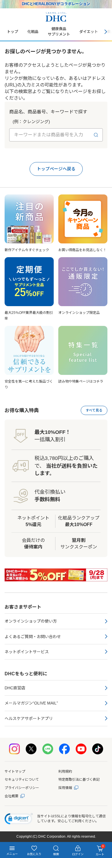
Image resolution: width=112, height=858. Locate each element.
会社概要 (11, 796)
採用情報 (65, 788)
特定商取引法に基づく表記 (79, 780)
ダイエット (88, 31)
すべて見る (94, 410)
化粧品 (32, 31)
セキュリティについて (22, 780)
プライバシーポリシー (22, 788)
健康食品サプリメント (59, 31)
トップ (12, 31)
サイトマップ (15, 772)
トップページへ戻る (56, 168)
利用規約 (65, 772)
